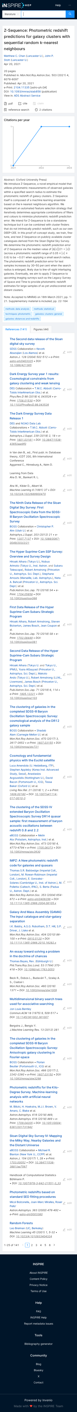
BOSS (13, 526)
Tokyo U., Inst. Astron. (34, 565)
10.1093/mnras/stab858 (25, 91)
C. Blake (24, 1110)
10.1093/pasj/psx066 (23, 598)
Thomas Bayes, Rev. (22, 961)
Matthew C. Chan (14, 55)
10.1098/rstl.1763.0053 (39, 969)
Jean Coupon (49, 625)
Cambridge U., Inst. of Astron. (38, 882)
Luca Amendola (19, 765)
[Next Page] (54, 1245)
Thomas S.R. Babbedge (24, 870)
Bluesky (38, 1370)
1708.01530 (25, 400)
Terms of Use (38, 1291)
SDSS (13, 348)
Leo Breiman (17, 1228)
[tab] (16, 329)
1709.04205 (25, 1122)
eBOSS (14, 835)
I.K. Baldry (16, 926)
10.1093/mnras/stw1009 (41, 990)
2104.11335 (22, 87)
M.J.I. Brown (45, 1106)
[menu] (58, 5)
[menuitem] (58, 5)
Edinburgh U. (44, 961)
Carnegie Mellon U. (28, 734)
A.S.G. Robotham (34, 926)
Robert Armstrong (35, 569)
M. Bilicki (15, 1106)
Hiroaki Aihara (18, 561)
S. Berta (44, 886)
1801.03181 (25, 439)
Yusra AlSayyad (28, 669)
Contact (38, 1382)
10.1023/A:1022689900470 (28, 493)
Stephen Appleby (20, 769)
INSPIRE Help (38, 1317)
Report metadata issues (38, 1323)
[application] (38, 148)
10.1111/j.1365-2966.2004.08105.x (33, 903)
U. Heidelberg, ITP (41, 765)
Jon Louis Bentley (20, 1008)
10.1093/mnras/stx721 (24, 746)
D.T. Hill (50, 926)
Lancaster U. (34, 55)
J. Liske (23, 930)
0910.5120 (34, 938)
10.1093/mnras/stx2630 (25, 851)
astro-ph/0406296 (39, 899)
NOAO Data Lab (31, 423)
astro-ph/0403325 (21, 361)
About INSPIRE (39, 1272)
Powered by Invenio (38, 1400)
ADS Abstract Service (27, 95)
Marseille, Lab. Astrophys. (36, 577)
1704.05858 (25, 594)
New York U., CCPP (32, 1154)
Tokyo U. (33, 561)
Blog (38, 1364)
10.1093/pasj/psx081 (23, 641)
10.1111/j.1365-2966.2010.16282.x (33, 942)
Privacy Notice (38, 1285)
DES (12, 388)
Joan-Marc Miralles (42, 1202)
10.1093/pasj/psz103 (23, 698)
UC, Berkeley (34, 1228)
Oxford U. (24, 785)
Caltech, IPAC (29, 886)
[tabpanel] (38, 792)
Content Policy (38, 1278)
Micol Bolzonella (19, 1202)
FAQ (38, 1311)
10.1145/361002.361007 (32, 1017)
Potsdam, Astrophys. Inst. (31, 839)
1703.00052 (18, 1162)
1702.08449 (25, 637)
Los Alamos (30, 352)
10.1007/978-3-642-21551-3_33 (39, 1183)
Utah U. (20, 530)
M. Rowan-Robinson (33, 874)
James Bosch (31, 625)
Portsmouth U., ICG (30, 781)
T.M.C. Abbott (43, 388)
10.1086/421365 (21, 365)
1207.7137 (24, 538)
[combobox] (43, 14)
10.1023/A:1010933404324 (34, 1236)
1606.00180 (18, 794)
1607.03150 (45, 1074)
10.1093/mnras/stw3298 (25, 1078)
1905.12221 (27, 693)
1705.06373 (45, 847)
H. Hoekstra (29, 1106)
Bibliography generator (38, 1343)
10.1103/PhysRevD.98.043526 (29, 404)
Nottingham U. (34, 777)
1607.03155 (45, 742)
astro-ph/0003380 (31, 1214)
